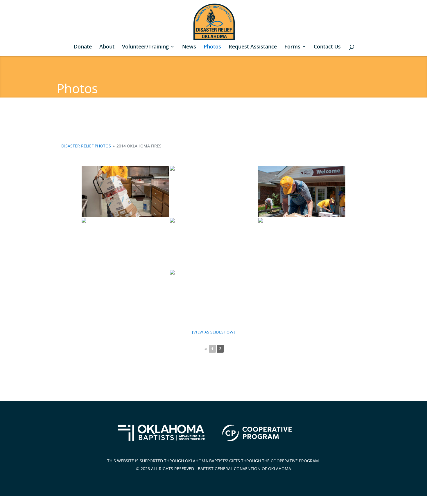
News (189, 47)
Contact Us (327, 47)
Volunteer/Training (145, 47)
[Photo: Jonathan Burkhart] (125, 191)
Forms (292, 47)
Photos (212, 47)
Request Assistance (253, 47)
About (106, 47)
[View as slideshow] (213, 332)
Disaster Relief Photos (86, 146)
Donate (83, 47)
